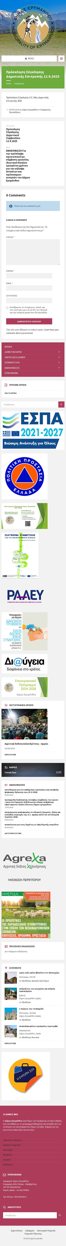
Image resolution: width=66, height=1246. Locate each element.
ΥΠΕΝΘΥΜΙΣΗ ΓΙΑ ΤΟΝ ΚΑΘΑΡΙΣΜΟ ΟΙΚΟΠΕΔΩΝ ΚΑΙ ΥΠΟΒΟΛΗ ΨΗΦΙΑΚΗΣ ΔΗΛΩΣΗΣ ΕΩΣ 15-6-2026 (31, 791)
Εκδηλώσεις (8, 1164)
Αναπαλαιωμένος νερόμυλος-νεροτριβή (38, 1026)
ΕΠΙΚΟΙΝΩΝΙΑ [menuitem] (11, 373)
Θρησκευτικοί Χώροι (40, 981)
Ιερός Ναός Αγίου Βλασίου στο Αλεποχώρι (39, 972)
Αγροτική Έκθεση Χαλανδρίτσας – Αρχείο (26, 743)
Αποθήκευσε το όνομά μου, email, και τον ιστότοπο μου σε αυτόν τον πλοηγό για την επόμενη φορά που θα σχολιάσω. (29, 310)
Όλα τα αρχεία (11, 393)
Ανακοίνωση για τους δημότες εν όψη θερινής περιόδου (32, 824)
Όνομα (10, 271)
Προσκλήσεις (14, 112)
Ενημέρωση (19, 83)
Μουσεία (35, 1037)
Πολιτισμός (8, 1150)
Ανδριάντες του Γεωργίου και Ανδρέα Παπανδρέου (37, 990)
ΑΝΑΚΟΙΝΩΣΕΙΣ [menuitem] (12, 367)
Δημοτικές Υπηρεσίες (12, 1140)
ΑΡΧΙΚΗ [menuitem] (8, 346)
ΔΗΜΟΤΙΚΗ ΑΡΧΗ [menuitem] (13, 352)
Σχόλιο (10, 237)
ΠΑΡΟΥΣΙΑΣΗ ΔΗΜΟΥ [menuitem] (15, 357)
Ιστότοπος (11, 295)
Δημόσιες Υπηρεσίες (12, 1145)
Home (8, 83)
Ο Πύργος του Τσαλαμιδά (31, 1009)
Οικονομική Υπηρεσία (46, 1230)
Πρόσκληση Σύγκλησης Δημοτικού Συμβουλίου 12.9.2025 (13, 135)
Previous (10, 126)
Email (9, 283)
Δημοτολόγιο (17, 1230)
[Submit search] (61, 404)
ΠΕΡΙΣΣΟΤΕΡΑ (10, 755)
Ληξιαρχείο (29, 1230)
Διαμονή (6, 1159)
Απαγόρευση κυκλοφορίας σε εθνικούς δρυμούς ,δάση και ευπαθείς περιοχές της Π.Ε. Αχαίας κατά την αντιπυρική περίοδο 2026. (32, 814)
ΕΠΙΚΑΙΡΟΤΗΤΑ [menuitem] (12, 362)
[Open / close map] (61, 58)
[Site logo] (33, 49)
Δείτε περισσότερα (13, 833)
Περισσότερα (10, 1043)
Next (8, 147)
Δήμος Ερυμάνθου (30, 109)
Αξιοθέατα (26, 981)
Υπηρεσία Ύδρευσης (33, 1233)
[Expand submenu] (59, 352)
